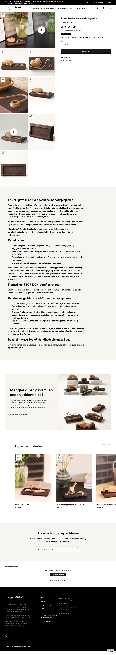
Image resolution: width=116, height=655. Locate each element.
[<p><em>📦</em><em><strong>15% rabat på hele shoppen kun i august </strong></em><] (43, 3)
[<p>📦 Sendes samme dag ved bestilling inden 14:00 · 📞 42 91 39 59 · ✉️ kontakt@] (43, 1)
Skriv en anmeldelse (58, 575)
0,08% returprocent (66, 33)
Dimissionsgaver (49, 8)
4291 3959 (64, 609)
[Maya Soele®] (13, 8)
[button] (97, 8)
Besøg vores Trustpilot (69, 22)
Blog (83, 8)
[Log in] (103, 8)
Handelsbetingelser (98, 2)
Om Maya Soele (75, 8)
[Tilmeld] (77, 549)
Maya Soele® (27, 646)
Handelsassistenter (62, 8)
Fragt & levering (46, 605)
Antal (62, 41)
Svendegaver (37, 8)
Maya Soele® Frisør (22, 505)
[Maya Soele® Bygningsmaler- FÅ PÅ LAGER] (74, 478)
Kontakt (86, 2)
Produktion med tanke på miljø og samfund (49, 616)
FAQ (109, 2)
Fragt (68, 30)
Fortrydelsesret (46, 621)
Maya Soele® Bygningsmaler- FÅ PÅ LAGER (71, 505)
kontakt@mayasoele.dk (69, 607)
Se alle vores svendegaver (18, 414)
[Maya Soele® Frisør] (33, 478)
